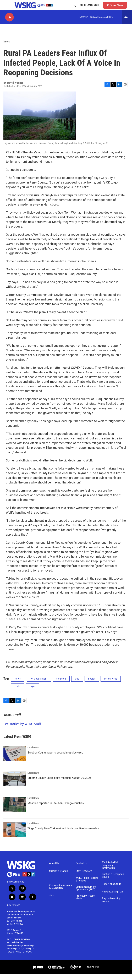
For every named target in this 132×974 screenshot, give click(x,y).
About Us (54, 863)
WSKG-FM (11, 945)
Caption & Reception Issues (113, 875)
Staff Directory (84, 871)
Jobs (51, 895)
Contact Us (81, 863)
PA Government (38, 678)
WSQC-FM (30, 949)
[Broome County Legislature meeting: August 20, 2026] (14, 779)
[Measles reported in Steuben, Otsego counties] (14, 804)
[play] (9, 17)
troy (77, 678)
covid (17, 686)
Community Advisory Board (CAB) (60, 887)
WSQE (14, 949)
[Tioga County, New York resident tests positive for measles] (14, 829)
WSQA (22, 949)
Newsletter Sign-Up (112, 891)
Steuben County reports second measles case (55, 752)
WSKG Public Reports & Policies (87, 879)
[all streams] (127, 17)
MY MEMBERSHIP (90, 5)
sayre (32, 686)
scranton (61, 678)
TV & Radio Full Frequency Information (110, 865)
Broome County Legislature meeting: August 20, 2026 (59, 777)
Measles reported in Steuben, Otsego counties (56, 803)
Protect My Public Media (85, 897)
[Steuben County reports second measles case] (14, 753)
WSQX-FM (22, 945)
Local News (33, 747)
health (91, 678)
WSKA (28, 952)
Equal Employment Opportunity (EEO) (86, 888)
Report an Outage (111, 884)
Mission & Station (58, 871)
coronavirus (110, 678)
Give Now (116, 5)
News (6, 41)
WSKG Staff (12, 715)
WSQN (11, 952)
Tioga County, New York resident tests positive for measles (63, 828)
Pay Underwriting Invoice (111, 900)
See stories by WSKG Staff (22, 724)
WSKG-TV (19, 952)
